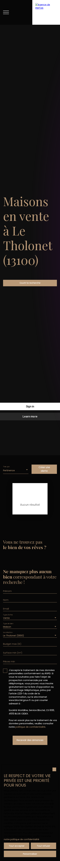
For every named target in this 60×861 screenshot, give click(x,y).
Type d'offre (8, 615)
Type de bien (8, 624)
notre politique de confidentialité (21, 839)
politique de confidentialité (30, 726)
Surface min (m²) (12, 652)
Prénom (7, 591)
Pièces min (9, 661)
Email (6, 608)
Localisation (7, 633)
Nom (5, 600)
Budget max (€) (12, 644)
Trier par (6, 467)
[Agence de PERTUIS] (46, 12)
